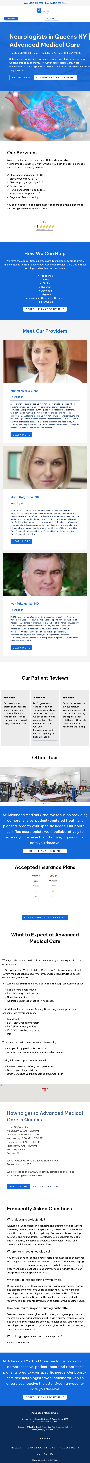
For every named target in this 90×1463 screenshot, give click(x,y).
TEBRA (55, 1460)
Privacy (15, 1447)
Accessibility (70, 1447)
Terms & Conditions (40, 1447)
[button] (86, 10)
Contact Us (45, 1453)
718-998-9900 (60, 3)
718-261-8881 (37, 3)
